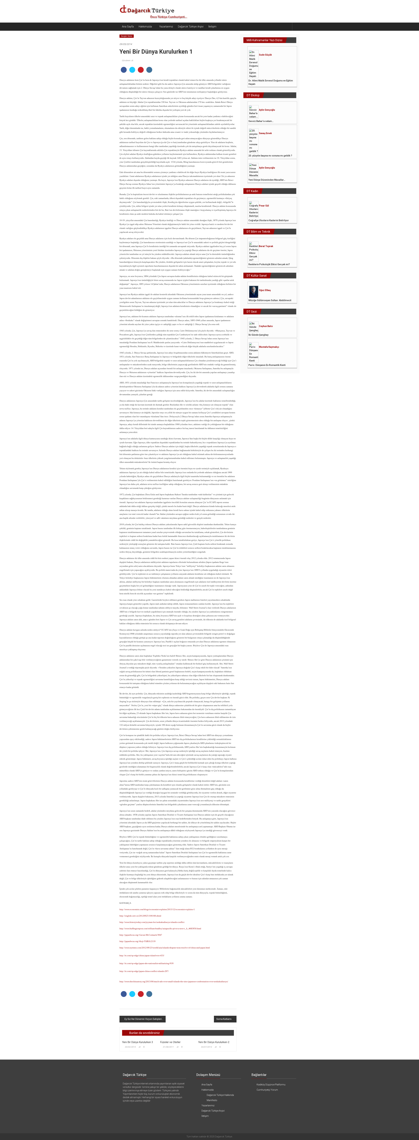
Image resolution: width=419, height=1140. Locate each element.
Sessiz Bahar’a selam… (260, 121)
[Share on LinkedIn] (149, 72)
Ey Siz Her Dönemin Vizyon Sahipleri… (144, 1019)
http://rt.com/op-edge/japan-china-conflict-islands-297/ (144, 971)
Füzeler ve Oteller (170, 1042)
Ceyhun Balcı (266, 326)
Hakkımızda (145, 26)
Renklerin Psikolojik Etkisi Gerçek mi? (269, 264)
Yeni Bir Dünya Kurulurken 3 (137, 1042)
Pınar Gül (264, 205)
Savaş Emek (265, 133)
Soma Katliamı (223, 1019)
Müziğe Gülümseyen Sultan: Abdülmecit (269, 300)
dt (139, 1047)
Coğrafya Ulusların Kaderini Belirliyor (268, 220)
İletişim (212, 26)
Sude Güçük (265, 54)
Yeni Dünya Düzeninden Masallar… (266, 180)
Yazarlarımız (166, 26)
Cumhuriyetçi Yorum (267, 1090)
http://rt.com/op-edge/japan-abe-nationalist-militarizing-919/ (146, 963)
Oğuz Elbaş (265, 290)
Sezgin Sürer (126, 36)
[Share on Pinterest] (141, 72)
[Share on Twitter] (132, 72)
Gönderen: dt (127, 60)
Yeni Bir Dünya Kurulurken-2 (213, 1042)
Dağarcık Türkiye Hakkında (220, 1095)
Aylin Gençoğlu (267, 110)
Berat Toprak (266, 246)
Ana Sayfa (128, 26)
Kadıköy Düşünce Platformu (271, 1084)
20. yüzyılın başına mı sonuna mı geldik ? (270, 155)
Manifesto (212, 1100)
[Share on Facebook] (124, 72)
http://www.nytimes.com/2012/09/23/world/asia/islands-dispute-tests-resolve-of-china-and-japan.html (164, 947)
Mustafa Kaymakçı (269, 347)
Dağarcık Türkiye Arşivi (190, 26)
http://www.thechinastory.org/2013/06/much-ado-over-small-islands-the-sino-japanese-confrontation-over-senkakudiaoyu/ (173, 981)
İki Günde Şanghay (258, 335)
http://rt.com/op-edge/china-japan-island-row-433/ (141, 955)
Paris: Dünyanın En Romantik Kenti (267, 365)
